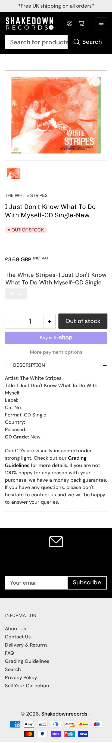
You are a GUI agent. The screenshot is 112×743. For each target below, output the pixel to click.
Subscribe (87, 582)
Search (92, 42)
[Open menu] (101, 23)
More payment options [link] (56, 352)
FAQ (9, 653)
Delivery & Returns (26, 645)
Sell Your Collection (27, 685)
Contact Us (18, 637)
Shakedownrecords (64, 713)
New (16, 293)
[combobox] (56, 42)
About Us (15, 628)
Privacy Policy (21, 677)
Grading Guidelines (27, 661)
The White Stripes (26, 195)
